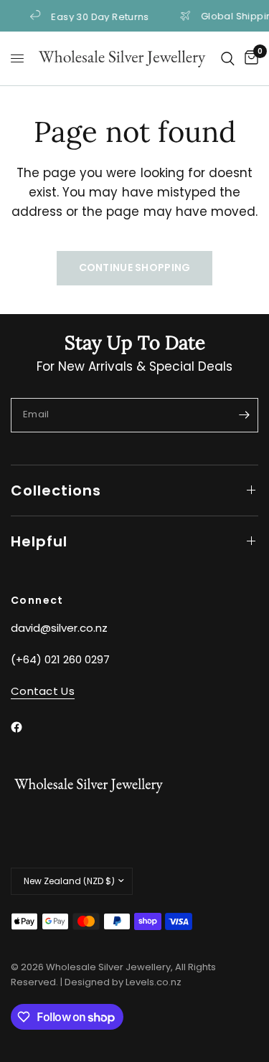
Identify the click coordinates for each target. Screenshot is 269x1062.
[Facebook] (26, 727)
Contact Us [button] (43, 691)
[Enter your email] (244, 415)
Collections (56, 490)
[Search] (228, 58)
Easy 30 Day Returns (97, 16)
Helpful (39, 541)
